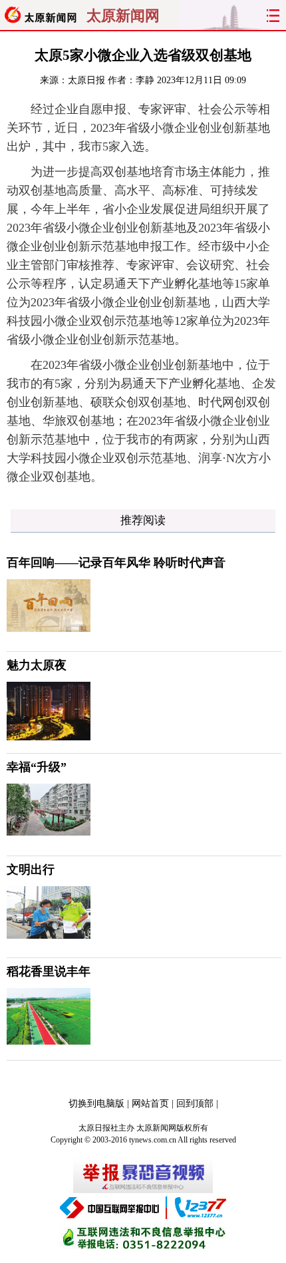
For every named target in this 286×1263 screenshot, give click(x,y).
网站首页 (150, 1104)
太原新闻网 (123, 16)
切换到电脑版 (96, 1104)
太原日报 (86, 80)
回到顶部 (195, 1104)
